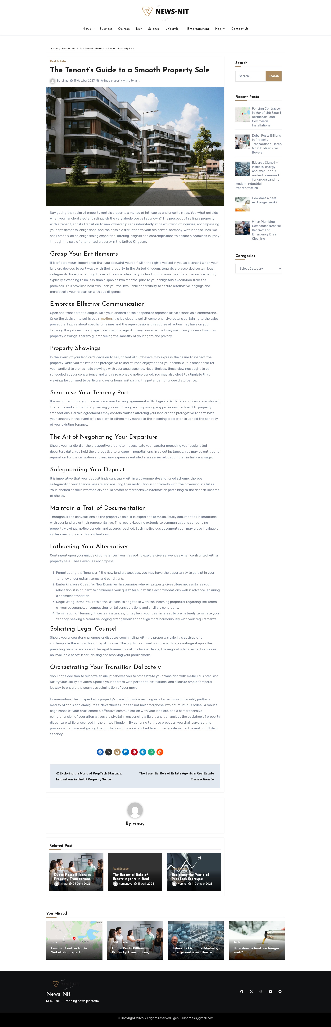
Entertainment (198, 29)
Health (220, 29)
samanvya (125, 883)
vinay (65, 80)
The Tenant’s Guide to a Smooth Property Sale (130, 70)
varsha (182, 883)
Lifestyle (172, 29)
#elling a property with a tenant (120, 80)
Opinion (124, 29)
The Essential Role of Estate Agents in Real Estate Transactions (131, 879)
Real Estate (58, 61)
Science (154, 29)
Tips (54, 942)
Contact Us (239, 29)
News (87, 29)
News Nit (58, 994)
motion (106, 318)
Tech (139, 29)
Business (105, 29)
